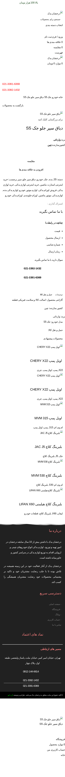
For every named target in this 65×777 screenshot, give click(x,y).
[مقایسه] (59, 733)
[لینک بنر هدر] (32, 388)
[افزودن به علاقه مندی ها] (51, 733)
